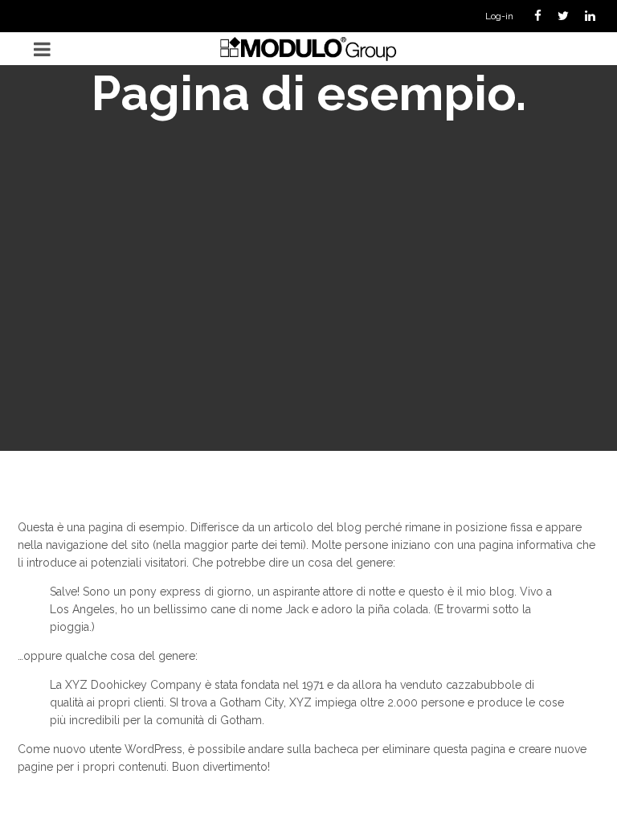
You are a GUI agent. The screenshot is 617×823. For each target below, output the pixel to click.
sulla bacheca (322, 749)
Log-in (499, 16)
